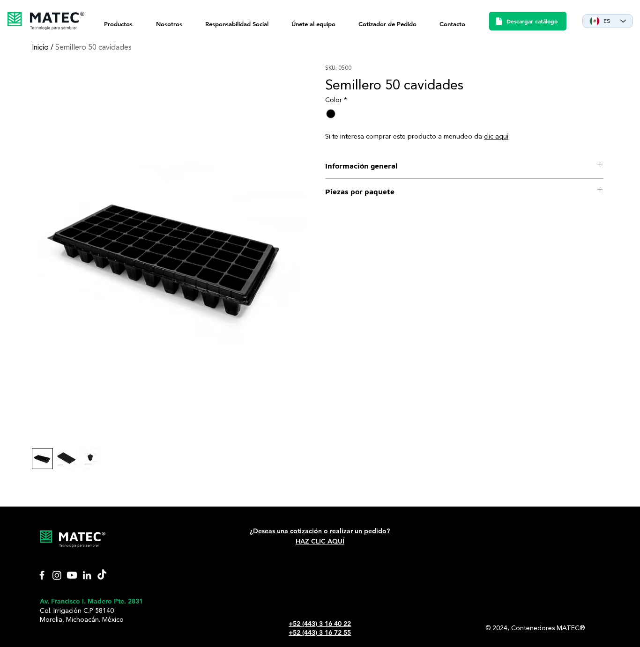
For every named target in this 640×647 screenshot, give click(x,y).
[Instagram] (57, 575)
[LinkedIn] (87, 575)
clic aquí (496, 136)
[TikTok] (102, 575)
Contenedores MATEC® (548, 628)
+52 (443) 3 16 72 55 (320, 632)
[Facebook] (42, 575)
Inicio (40, 47)
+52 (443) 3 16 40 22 (320, 623)
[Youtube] (72, 575)
